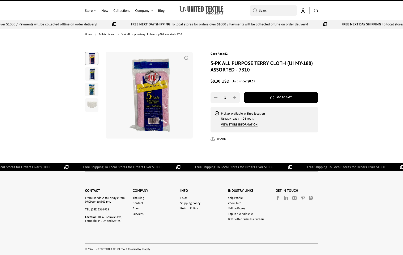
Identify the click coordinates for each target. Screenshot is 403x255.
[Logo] (201, 10)
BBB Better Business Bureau (246, 219)
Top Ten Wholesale (240, 213)
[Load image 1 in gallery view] (91, 58)
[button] (316, 10)
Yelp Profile (235, 198)
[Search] (253, 10)
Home (88, 34)
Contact (138, 203)
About (137, 208)
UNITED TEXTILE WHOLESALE (110, 249)
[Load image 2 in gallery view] (91, 74)
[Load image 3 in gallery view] (91, 89)
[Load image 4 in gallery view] (91, 105)
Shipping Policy (190, 203)
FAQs (183, 198)
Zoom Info (234, 203)
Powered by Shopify (139, 249)
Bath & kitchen (106, 34)
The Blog (138, 198)
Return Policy (189, 208)
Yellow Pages (236, 208)
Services (138, 213)
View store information (239, 124)
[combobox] (273, 10)
